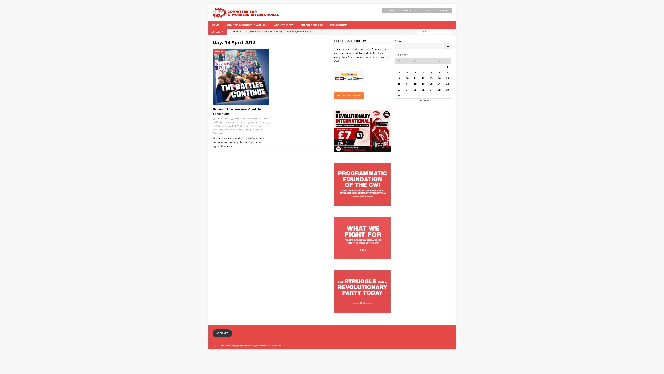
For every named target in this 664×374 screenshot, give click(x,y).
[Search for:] (434, 31)
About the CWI (284, 25)
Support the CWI (312, 25)
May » (427, 100)
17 (407, 84)
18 (415, 84)
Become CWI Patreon (349, 95)
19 (423, 84)
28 (439, 89)
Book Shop (408, 10)
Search (399, 41)
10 (407, 78)
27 (431, 89)
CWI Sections (338, 25)
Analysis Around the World (245, 25)
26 (423, 89)
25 (415, 89)
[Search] (447, 46)
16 (399, 84)
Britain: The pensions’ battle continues (237, 111)
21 (439, 84)
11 (415, 78)
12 (423, 78)
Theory (391, 10)
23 (399, 89)
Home (215, 25)
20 (431, 84)
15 (447, 78)
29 (447, 89)
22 (447, 84)
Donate (426, 10)
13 (431, 78)
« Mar (419, 100)
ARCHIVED (222, 333)
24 (407, 89)
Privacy (443, 10)
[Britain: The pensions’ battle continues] (241, 77)
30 (399, 95)
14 (439, 78)
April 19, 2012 (222, 118)
